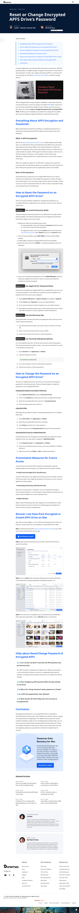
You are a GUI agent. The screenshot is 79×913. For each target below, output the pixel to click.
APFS (49, 105)
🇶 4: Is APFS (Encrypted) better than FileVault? (33, 694)
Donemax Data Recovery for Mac (43, 529)
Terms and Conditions (54, 903)
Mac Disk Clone (63, 877)
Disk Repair (62, 888)
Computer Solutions (27, 880)
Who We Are (25, 866)
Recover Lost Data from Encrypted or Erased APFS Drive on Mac (40, 57)
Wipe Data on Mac (64, 883)
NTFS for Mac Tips (64, 866)
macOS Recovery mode (27, 232)
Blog (23, 877)
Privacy (40, 903)
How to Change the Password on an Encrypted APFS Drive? (39, 50)
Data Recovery (44, 875)
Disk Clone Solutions (64, 875)
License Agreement (65, 903)
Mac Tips (22, 9)
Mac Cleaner (44, 886)
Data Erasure (62, 880)
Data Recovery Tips (64, 869)
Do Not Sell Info (26, 886)
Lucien (16, 28)
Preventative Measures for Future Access (33, 53)
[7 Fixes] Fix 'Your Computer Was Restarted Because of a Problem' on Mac (26, 803)
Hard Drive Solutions (64, 886)
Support (24, 875)
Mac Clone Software (46, 869)
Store (23, 869)
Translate (61, 32)
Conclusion (23, 63)
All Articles (13, 9)
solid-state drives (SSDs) (41, 75)
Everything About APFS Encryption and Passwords (36, 44)
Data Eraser (44, 880)
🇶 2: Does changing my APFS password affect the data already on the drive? (38, 683)
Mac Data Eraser (45, 883)
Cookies (46, 903)
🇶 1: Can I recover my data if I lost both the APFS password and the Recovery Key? (39, 664)
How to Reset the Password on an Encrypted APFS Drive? (38, 47)
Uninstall (74, 903)
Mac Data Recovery (46, 877)
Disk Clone (43, 866)
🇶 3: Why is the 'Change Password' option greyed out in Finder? (39, 689)
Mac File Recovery (64, 872)
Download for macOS (26, 536)
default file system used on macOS (33, 142)
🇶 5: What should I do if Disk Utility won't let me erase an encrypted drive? (37, 700)
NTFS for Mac (44, 872)
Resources (63, 862)
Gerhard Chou (50, 28)
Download (24, 872)
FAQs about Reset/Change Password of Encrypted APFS (38, 60)
